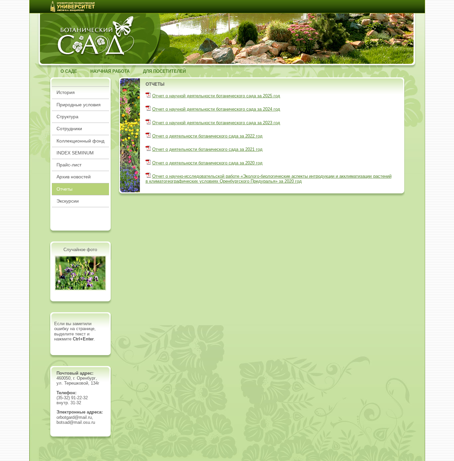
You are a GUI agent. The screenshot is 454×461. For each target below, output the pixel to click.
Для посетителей (164, 71)
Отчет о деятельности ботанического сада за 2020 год (207, 162)
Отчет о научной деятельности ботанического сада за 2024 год (216, 109)
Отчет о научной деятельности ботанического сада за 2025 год (216, 95)
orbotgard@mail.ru (74, 417)
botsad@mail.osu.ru (76, 422)
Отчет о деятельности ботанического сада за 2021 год (207, 149)
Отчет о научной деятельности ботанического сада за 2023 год (216, 122)
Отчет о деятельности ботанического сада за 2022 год (207, 136)
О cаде (68, 71)
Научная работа (110, 71)
